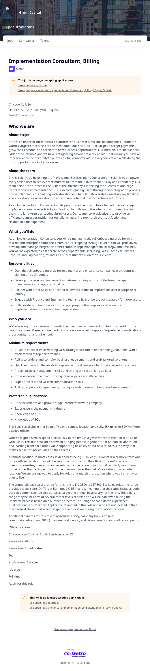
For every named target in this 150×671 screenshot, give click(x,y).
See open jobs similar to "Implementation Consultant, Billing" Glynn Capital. (65, 90)
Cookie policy (83, 662)
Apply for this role (21, 584)
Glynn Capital (30, 12)
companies (27, 41)
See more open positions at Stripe (75, 629)
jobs (10, 41)
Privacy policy (67, 662)
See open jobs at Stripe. (32, 85)
